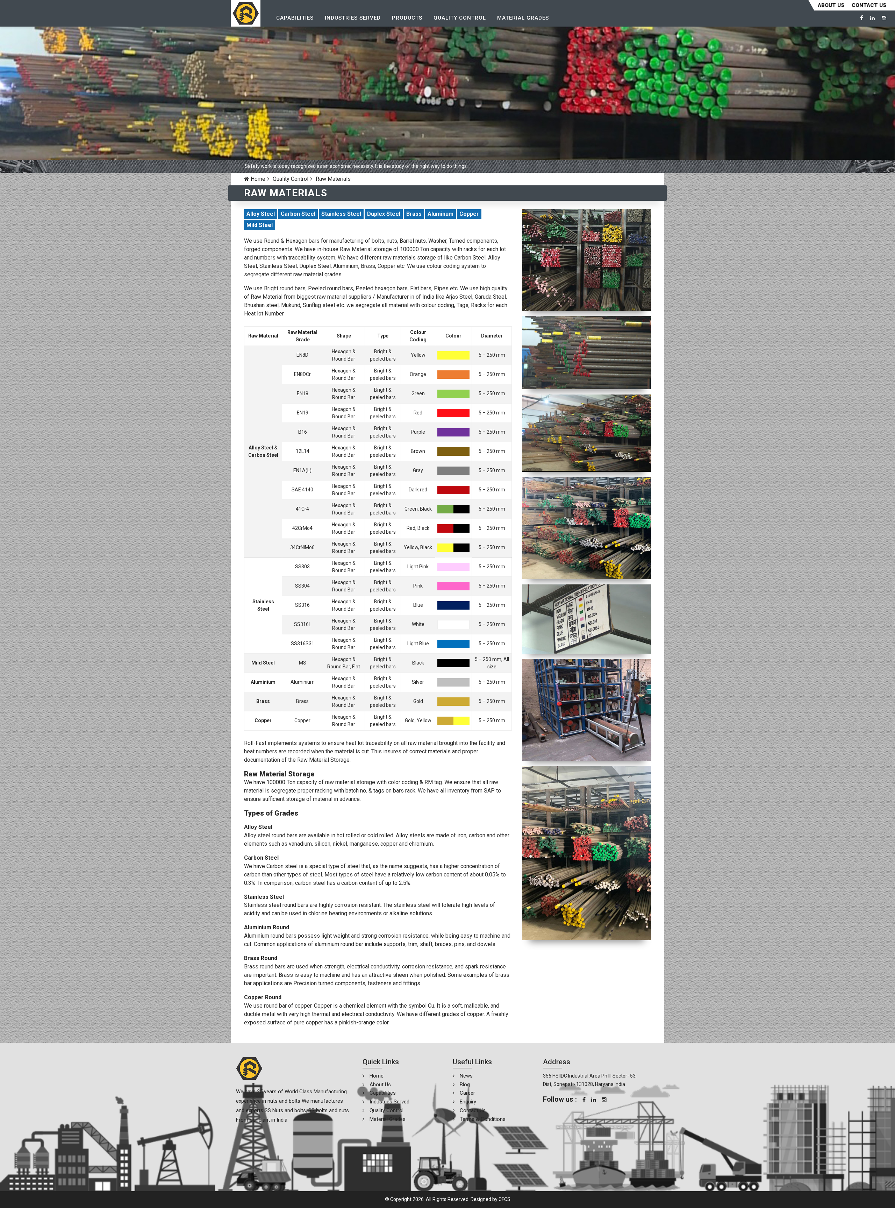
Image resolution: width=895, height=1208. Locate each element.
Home (257, 179)
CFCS (504, 1199)
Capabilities (295, 18)
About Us (831, 5)
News (466, 1076)
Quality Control (460, 18)
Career (467, 1093)
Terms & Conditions (483, 1119)
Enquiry (468, 1102)
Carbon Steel (298, 214)
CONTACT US (869, 5)
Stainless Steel (341, 214)
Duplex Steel (383, 214)
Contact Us (473, 1110)
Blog (465, 1084)
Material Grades (523, 18)
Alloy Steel (260, 214)
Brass (414, 214)
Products (407, 18)
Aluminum (440, 214)
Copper (469, 214)
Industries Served (353, 18)
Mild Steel (259, 225)
